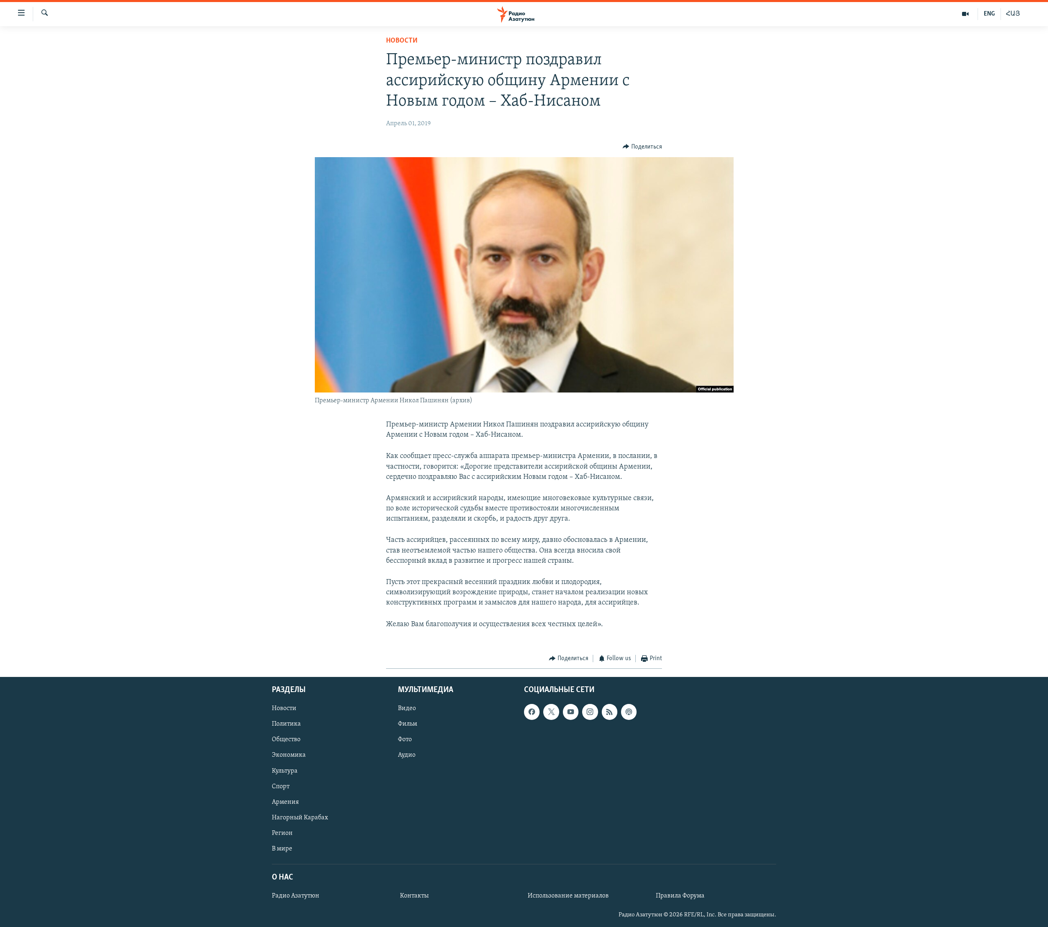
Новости (402, 41)
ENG (989, 14)
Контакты (414, 896)
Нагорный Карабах (300, 817)
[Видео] (965, 14)
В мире (282, 849)
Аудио (407, 755)
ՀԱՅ (1013, 14)
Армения (285, 802)
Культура (285, 771)
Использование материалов (568, 896)
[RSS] (609, 712)
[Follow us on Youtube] (570, 712)
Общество (286, 740)
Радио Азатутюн (295, 896)
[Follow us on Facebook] (532, 712)
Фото (405, 740)
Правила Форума (680, 896)
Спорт (280, 786)
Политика (286, 724)
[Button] (642, 147)
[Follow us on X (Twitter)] (551, 712)
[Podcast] (629, 712)
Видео (407, 709)
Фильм (407, 724)
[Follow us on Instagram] (590, 712)
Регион (282, 833)
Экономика (289, 755)
